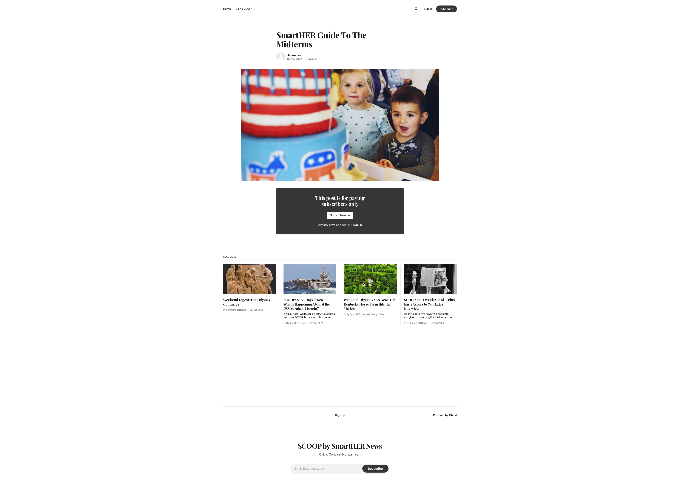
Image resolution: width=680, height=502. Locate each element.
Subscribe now (340, 215)
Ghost (453, 415)
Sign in (428, 8)
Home (227, 8)
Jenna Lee (294, 55)
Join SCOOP (243, 8)
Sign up (340, 415)
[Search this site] (416, 9)
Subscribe (446, 9)
